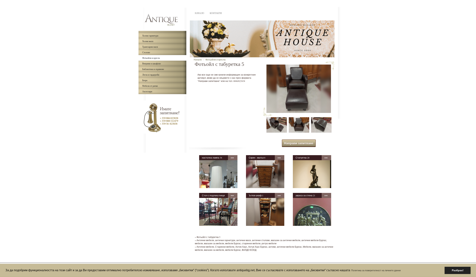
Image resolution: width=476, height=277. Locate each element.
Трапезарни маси (150, 46)
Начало (199, 13)
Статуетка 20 (302, 157)
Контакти (216, 13)
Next (340, 39)
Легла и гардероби (150, 74)
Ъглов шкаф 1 (256, 195)
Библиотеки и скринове (153, 69)
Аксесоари (147, 91)
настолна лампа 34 (212, 157)
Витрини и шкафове (151, 63)
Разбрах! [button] (458, 270)
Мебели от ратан (150, 85)
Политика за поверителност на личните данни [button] (376, 270)
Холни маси (147, 41)
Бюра (144, 80)
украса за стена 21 (305, 195)
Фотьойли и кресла (151, 57)
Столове (146, 52)
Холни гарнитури (150, 35)
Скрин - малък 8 (257, 157)
